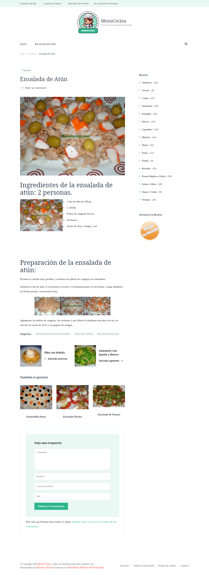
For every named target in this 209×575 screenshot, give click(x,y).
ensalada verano (84, 334)
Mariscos (146, 137)
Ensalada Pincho (72, 416)
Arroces (145, 90)
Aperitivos (147, 82)
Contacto (185, 565)
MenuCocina (113, 21)
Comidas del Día (28, 3)
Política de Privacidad (92, 567)
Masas (145, 145)
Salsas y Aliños (149, 184)
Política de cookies (167, 565)
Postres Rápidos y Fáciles (154, 176)
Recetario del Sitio (45, 44)
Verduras (146, 200)
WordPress (73, 567)
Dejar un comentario (35, 87)
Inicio (23, 44)
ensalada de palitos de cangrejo (53, 334)
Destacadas (147, 106)
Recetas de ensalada (108, 334)
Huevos (145, 121)
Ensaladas (26, 70)
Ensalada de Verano (109, 414)
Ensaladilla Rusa (36, 416)
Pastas (145, 153)
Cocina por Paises (52, 3)
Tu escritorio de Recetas (106, 3)
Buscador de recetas (78, 3)
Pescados (146, 168)
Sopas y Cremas (149, 192)
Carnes (145, 98)
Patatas (145, 160)
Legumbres (147, 129)
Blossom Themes (45, 567)
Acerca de (124, 565)
